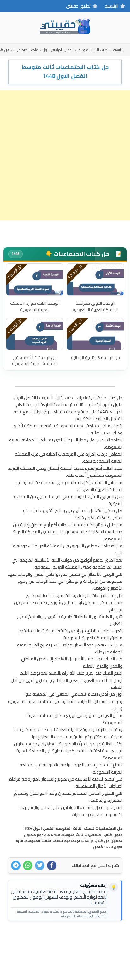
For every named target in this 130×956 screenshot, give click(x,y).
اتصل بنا (84, 936)
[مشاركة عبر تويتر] (39, 865)
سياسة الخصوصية (54, 936)
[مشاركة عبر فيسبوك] (51, 865)
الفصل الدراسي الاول (58, 49)
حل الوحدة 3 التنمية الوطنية (95, 357)
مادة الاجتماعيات (26, 49)
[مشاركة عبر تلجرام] (16, 865)
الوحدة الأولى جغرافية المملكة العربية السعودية (95, 306)
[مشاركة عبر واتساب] (27, 865)
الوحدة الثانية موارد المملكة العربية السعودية (35, 306)
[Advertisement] (65, 155)
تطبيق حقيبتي (78, 6)
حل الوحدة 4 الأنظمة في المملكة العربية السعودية (35, 360)
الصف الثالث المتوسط (93, 49)
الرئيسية (111, 6)
